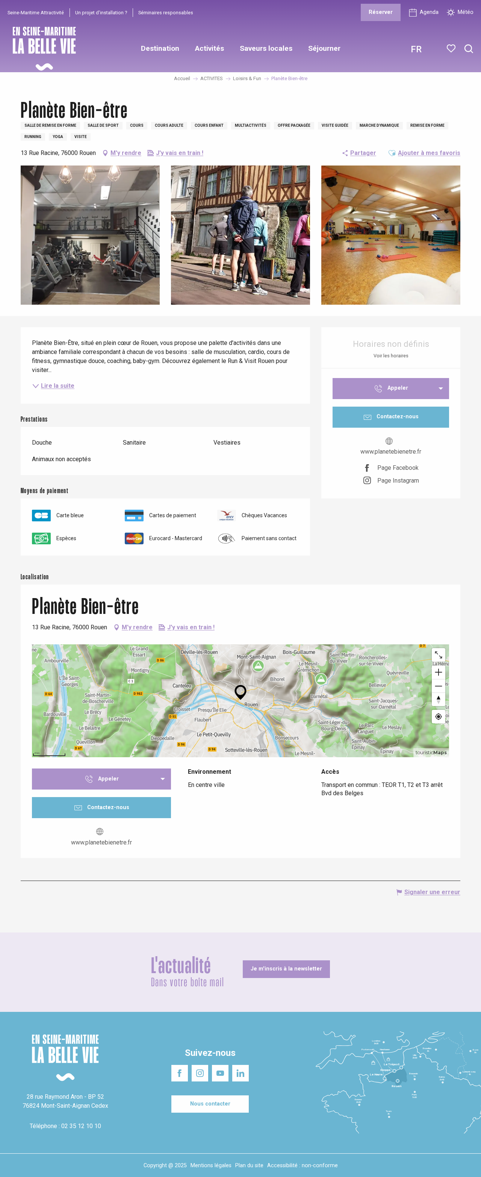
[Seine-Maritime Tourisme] (41, 49)
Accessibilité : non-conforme (302, 1165)
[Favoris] (451, 48)
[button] (468, 49)
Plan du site (249, 1165)
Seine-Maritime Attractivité (36, 12)
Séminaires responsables (165, 12)
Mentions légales (211, 1165)
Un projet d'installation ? (101, 12)
